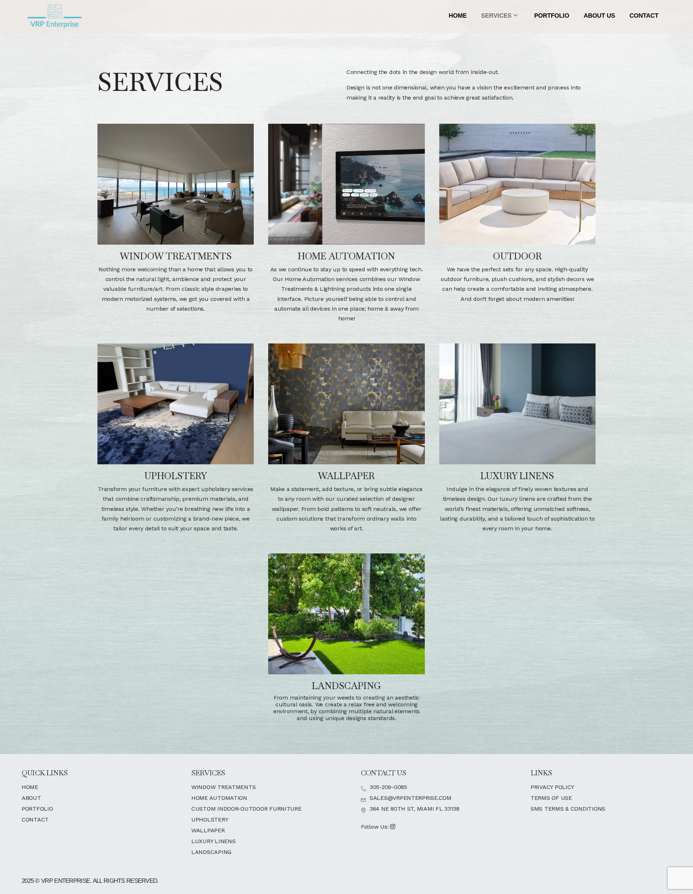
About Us (599, 15)
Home (458, 15)
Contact (643, 15)
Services (496, 15)
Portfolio (551, 15)
